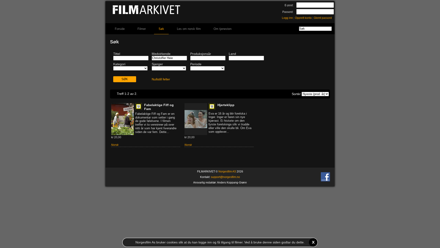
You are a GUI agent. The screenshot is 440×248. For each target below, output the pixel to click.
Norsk (114, 145)
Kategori (119, 64)
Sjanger (157, 64)
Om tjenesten (222, 29)
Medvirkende (161, 54)
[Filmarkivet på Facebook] (325, 180)
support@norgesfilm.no (225, 177)
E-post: (289, 5)
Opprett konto (303, 18)
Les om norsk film (189, 29)
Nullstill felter (161, 79)
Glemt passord (323, 18)
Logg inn (287, 18)
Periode (195, 64)
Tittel (116, 54)
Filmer (142, 29)
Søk (161, 29)
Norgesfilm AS (227, 171)
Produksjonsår (200, 54)
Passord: (287, 12)
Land (232, 54)
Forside (120, 29)
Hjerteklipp (225, 105)
